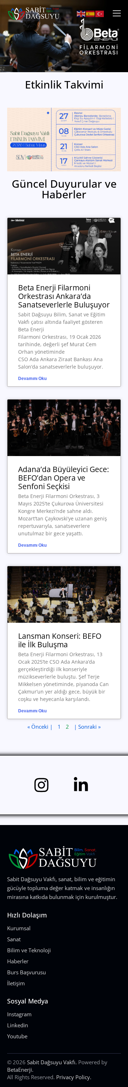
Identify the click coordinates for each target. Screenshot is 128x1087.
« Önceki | (40, 726)
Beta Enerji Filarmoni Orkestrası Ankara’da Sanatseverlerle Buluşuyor (64, 296)
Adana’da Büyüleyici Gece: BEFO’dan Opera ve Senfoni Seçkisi (63, 478)
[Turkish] (100, 13)
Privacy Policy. (73, 1077)
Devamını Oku (32, 378)
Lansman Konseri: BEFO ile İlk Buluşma (59, 640)
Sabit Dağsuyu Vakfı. (52, 1062)
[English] (81, 13)
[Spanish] (90, 13)
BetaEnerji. (20, 1069)
